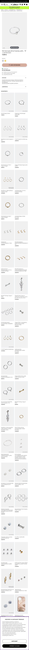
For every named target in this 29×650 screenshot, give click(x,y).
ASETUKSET (14, 641)
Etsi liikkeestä (6, 70)
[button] (23, 4)
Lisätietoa (5, 86)
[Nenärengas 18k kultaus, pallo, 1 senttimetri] (5, 61)
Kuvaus (4, 77)
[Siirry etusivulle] (14, 4)
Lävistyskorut (12, 9)
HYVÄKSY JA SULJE (14, 646)
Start (2, 9)
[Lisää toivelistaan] (25, 51)
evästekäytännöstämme (7, 635)
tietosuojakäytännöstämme (8, 634)
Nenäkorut (19, 9)
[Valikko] (2, 4)
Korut (6, 9)
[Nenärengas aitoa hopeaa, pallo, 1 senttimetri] (3, 61)
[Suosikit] (25, 4)
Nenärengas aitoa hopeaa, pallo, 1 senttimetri (11, 10)
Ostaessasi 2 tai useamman (14, 8)
